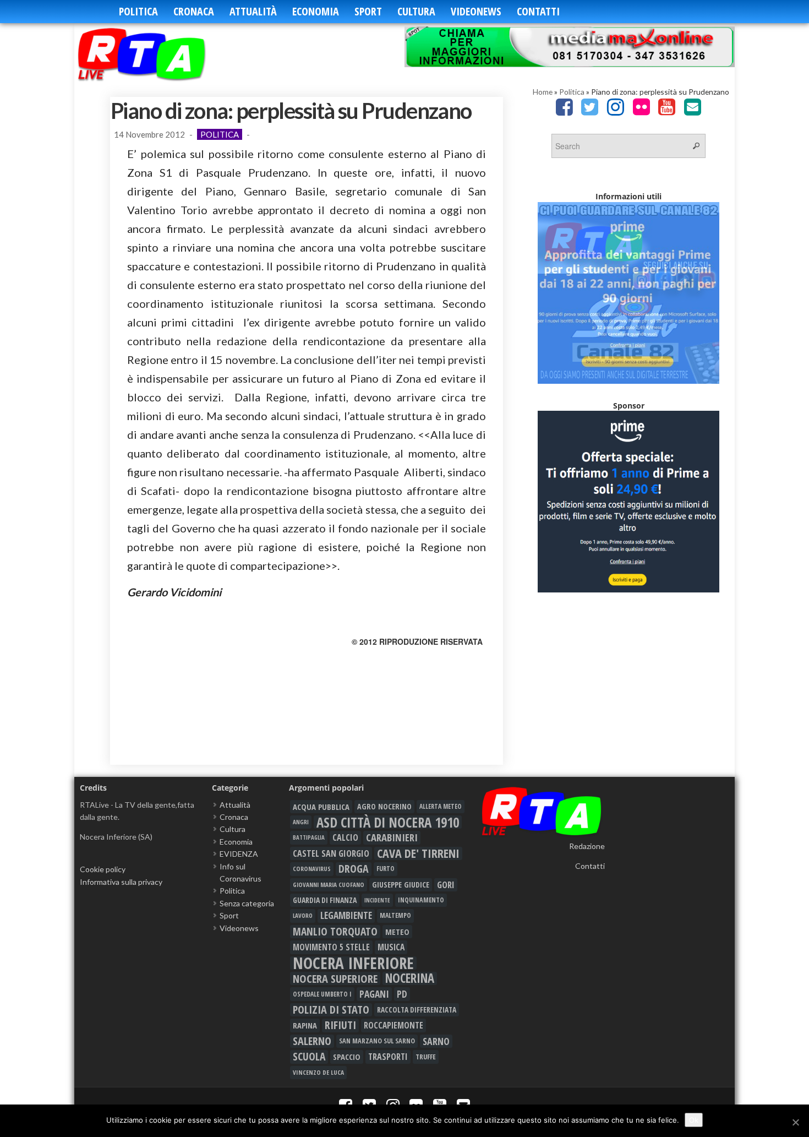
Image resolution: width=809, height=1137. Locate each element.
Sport (368, 11)
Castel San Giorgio (331, 853)
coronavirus (312, 868)
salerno (312, 1041)
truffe (426, 1057)
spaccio (346, 1056)
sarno (436, 1041)
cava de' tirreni (418, 853)
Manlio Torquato (335, 931)
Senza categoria (247, 903)
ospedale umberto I (322, 993)
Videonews (476, 11)
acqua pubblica (321, 806)
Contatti (538, 11)
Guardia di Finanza (325, 900)
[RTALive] (158, 53)
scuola (309, 1056)
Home (543, 91)
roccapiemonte (393, 1025)
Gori (446, 884)
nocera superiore (335, 978)
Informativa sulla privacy (121, 881)
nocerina (409, 978)
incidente (377, 900)
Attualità (253, 11)
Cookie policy (102, 869)
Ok (693, 1120)
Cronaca (193, 11)
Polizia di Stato (331, 1009)
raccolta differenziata (416, 1010)
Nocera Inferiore (353, 963)
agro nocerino (384, 806)
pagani (374, 993)
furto (385, 868)
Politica (138, 11)
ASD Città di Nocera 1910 (387, 822)
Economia (315, 11)
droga (353, 868)
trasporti (388, 1057)
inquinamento (421, 900)
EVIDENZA (239, 853)
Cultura (416, 11)
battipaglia (309, 837)
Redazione (587, 846)
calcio (345, 837)
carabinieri (392, 837)
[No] (795, 1122)
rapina (305, 1025)
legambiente (346, 915)
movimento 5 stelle (331, 947)
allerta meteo (440, 806)
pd (402, 993)
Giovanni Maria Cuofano (328, 884)
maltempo (395, 915)
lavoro (303, 915)
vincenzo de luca (318, 1072)
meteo (397, 931)
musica (391, 947)
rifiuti (340, 1025)
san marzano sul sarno (377, 1041)
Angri (301, 822)
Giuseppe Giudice (400, 884)
